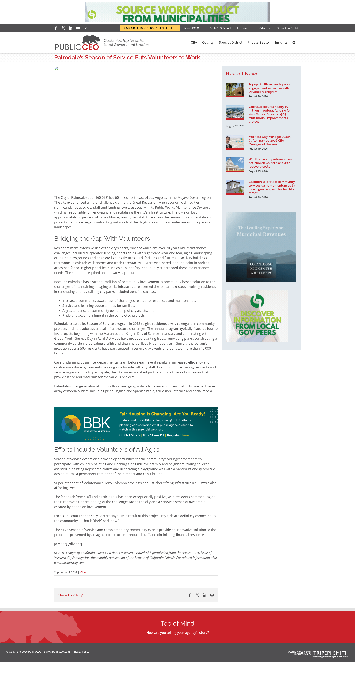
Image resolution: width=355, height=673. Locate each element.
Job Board (243, 28)
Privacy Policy (81, 651)
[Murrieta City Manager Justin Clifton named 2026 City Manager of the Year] (235, 142)
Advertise (265, 28)
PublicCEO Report (220, 28)
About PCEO (191, 28)
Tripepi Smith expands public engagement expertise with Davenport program (270, 88)
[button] (294, 42)
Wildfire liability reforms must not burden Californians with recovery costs (271, 163)
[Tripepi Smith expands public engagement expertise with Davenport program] (235, 90)
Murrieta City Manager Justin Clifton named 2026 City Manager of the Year (270, 140)
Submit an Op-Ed (287, 28)
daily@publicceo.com (57, 651)
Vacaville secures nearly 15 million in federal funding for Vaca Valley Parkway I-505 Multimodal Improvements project (270, 114)
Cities (83, 572)
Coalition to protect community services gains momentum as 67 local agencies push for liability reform (272, 187)
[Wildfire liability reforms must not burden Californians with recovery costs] (235, 164)
